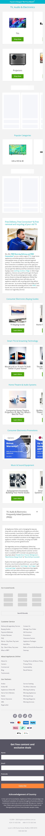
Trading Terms (28, 661)
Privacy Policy (27, 664)
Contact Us (26, 626)
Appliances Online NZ (8, 690)
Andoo (3, 684)
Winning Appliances (29, 693)
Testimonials (5, 673)
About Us (4, 661)
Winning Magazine (29, 699)
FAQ (2, 638)
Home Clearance (6, 699)
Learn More (18, 330)
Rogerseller (5, 705)
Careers (3, 664)
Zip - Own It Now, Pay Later (9, 647)
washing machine (19, 271)
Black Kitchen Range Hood (13, 557)
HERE (34, 285)
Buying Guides (5, 629)
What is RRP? (5, 650)
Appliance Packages (29, 641)
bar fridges (32, 566)
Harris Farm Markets (8, 693)
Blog (2, 670)
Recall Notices (27, 670)
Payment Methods (7, 632)
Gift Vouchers (27, 632)
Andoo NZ (4, 687)
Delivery (3, 626)
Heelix (3, 696)
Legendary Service (14, 626)
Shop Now (17, 39)
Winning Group (28, 696)
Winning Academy (29, 690)
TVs (30, 256)
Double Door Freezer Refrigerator (27, 555)
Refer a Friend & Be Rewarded (33, 647)
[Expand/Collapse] (22, 515)
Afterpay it (4, 644)
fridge (28, 271)
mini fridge (24, 566)
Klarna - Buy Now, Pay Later (10, 641)
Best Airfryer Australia (32, 557)
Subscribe (22, 786)
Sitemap (26, 650)
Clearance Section (29, 638)
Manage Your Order (29, 629)
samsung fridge (10, 568)
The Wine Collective (29, 687)
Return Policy (38, 661)
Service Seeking (28, 684)
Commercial (5, 667)
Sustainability (27, 667)
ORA (2, 702)
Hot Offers (26, 644)
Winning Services (28, 702)
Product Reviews (6, 635)
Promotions (27, 635)
